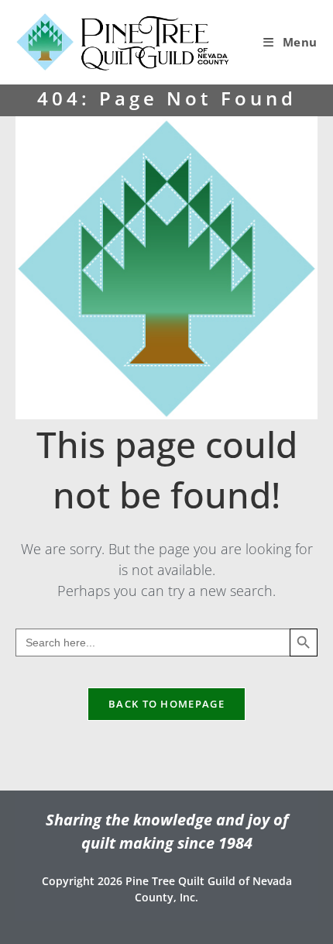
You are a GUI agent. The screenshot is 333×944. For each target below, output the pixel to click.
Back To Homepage (166, 704)
